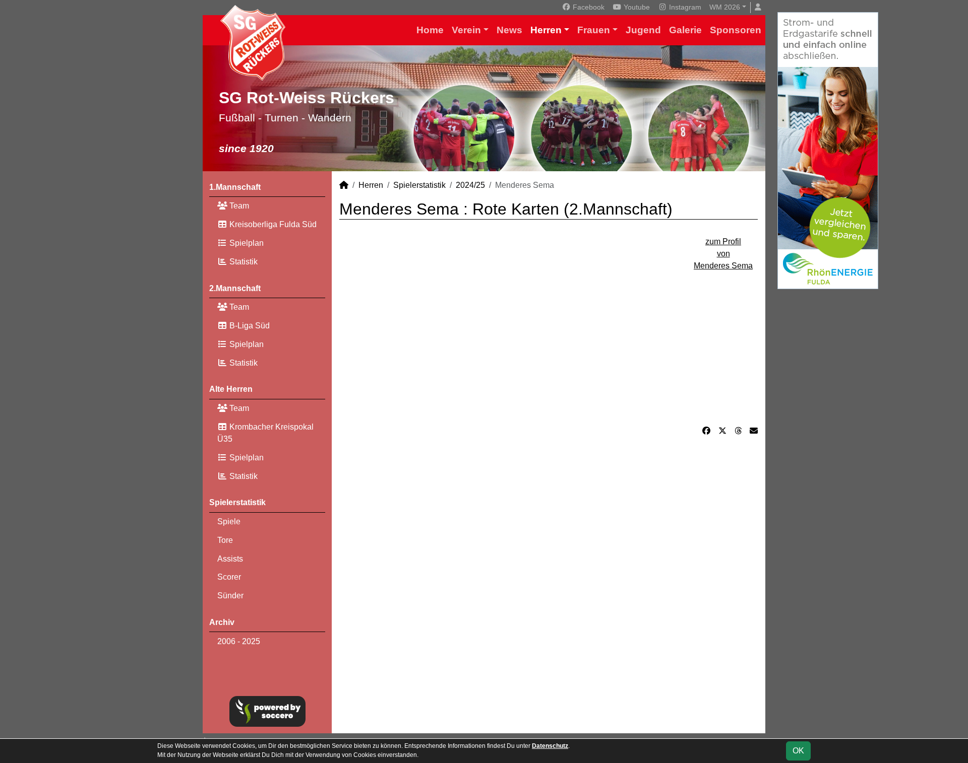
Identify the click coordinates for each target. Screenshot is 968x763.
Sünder (230, 595)
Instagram (684, 7)
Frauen (593, 30)
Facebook (587, 7)
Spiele (228, 521)
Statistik (242, 261)
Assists (230, 558)
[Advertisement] (548, 342)
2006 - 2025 (238, 641)
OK (798, 750)
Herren (546, 30)
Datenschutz (550, 745)
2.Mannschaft (235, 288)
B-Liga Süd (248, 325)
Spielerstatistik (237, 502)
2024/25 (470, 185)
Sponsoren (735, 30)
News (509, 30)
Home (430, 30)
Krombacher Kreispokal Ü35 (265, 433)
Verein (466, 30)
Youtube (636, 7)
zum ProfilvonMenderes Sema (723, 253)
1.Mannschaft (235, 187)
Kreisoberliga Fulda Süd (272, 224)
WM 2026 (724, 7)
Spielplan (245, 243)
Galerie (685, 30)
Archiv (221, 622)
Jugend (643, 30)
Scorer (229, 577)
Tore (225, 540)
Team (238, 205)
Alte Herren (231, 389)
